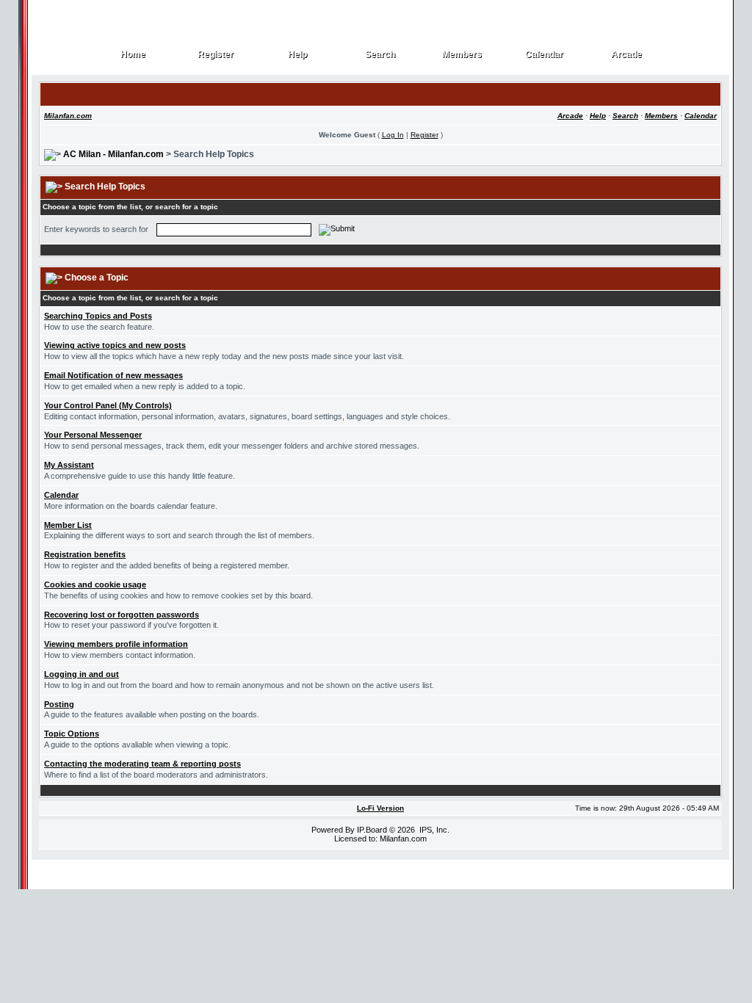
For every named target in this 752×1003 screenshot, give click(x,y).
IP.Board (372, 829)
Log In (393, 135)
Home (133, 54)
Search (380, 54)
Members (462, 54)
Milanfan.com (68, 116)
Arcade (627, 54)
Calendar (544, 54)
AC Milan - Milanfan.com (113, 154)
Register (216, 54)
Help (298, 54)
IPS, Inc (433, 829)
